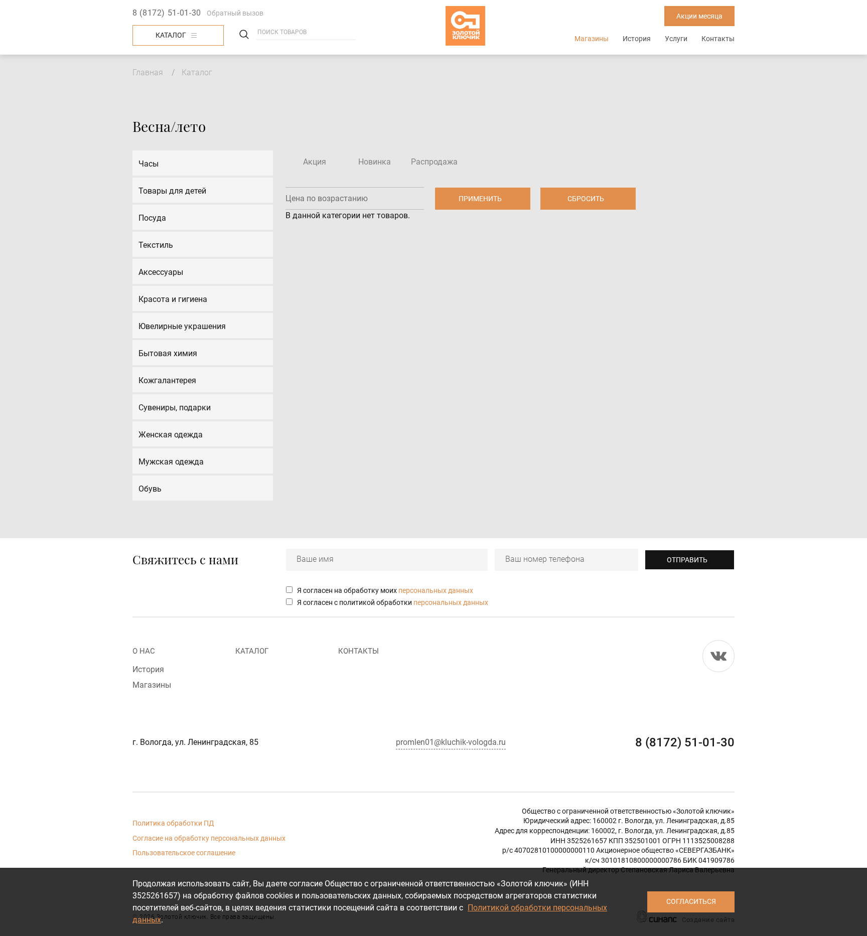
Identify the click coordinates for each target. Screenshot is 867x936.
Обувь (150, 489)
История (637, 39)
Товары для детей (172, 191)
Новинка (374, 162)
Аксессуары (160, 272)
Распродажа (434, 162)
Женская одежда (170, 434)
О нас (143, 651)
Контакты (718, 39)
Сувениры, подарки (174, 407)
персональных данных (435, 590)
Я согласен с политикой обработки (392, 602)
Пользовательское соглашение (183, 853)
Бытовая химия (167, 353)
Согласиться (691, 901)
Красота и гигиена (172, 299)
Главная (147, 72)
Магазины (591, 39)
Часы (148, 164)
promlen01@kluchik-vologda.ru (451, 742)
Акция (314, 162)
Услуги (676, 39)
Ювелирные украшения (182, 326)
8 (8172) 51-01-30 (166, 13)
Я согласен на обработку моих (385, 590)
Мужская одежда (171, 461)
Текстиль (155, 245)
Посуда (152, 218)
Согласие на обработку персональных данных (208, 838)
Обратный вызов (235, 13)
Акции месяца (699, 16)
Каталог (171, 35)
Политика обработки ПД (173, 823)
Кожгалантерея (167, 380)
